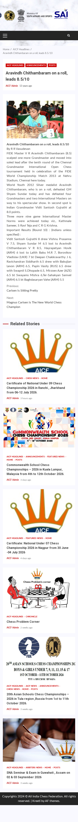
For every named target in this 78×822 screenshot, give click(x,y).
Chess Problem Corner (39, 589)
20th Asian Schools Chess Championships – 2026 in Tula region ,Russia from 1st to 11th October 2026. (39, 658)
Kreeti (36, 800)
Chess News (32, 378)
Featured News (56, 457)
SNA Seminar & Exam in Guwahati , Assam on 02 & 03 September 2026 (39, 740)
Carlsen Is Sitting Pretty (22, 288)
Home (44, 378)
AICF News (32, 686)
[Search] (68, 35)
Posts (52, 65)
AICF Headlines (15, 65)
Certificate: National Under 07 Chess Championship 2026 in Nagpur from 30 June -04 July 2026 (39, 510)
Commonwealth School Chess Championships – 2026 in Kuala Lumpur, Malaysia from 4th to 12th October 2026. (39, 429)
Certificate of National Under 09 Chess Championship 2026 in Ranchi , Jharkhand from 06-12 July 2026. (39, 350)
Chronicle (31, 617)
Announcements (36, 65)
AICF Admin (12, 86)
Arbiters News (34, 768)
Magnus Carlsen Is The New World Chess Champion (34, 302)
